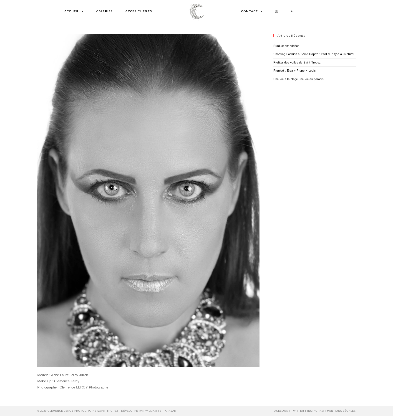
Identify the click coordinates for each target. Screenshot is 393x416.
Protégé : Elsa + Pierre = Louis (294, 70)
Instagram (315, 410)
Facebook (280, 410)
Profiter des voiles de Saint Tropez (297, 62)
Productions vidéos (286, 46)
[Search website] (292, 11)
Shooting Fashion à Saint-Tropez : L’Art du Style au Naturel (313, 54)
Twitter (297, 410)
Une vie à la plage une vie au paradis (298, 79)
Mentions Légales (341, 410)
